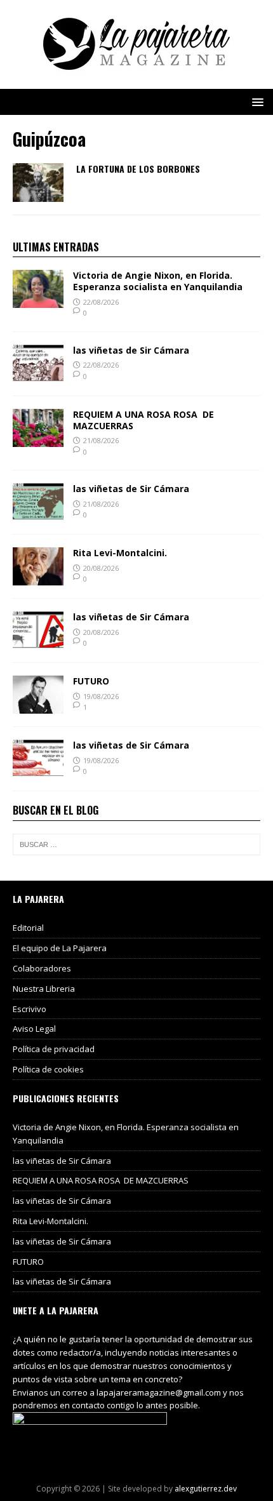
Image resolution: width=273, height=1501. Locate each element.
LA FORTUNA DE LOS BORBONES (138, 168)
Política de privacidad (54, 1049)
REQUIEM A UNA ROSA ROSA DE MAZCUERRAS (143, 420)
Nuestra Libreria (44, 988)
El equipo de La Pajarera (60, 948)
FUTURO (91, 681)
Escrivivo (29, 1009)
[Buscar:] (136, 844)
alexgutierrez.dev (206, 1488)
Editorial (28, 927)
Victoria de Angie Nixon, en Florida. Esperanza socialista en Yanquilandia (158, 281)
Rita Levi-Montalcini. (120, 553)
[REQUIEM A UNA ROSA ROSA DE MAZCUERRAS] (38, 439)
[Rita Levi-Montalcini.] (38, 578)
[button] (255, 101)
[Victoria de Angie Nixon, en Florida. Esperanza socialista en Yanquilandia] (38, 301)
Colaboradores (42, 968)
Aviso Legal (34, 1028)
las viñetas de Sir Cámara (131, 350)
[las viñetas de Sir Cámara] (38, 375)
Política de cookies (48, 1069)
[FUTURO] (38, 706)
